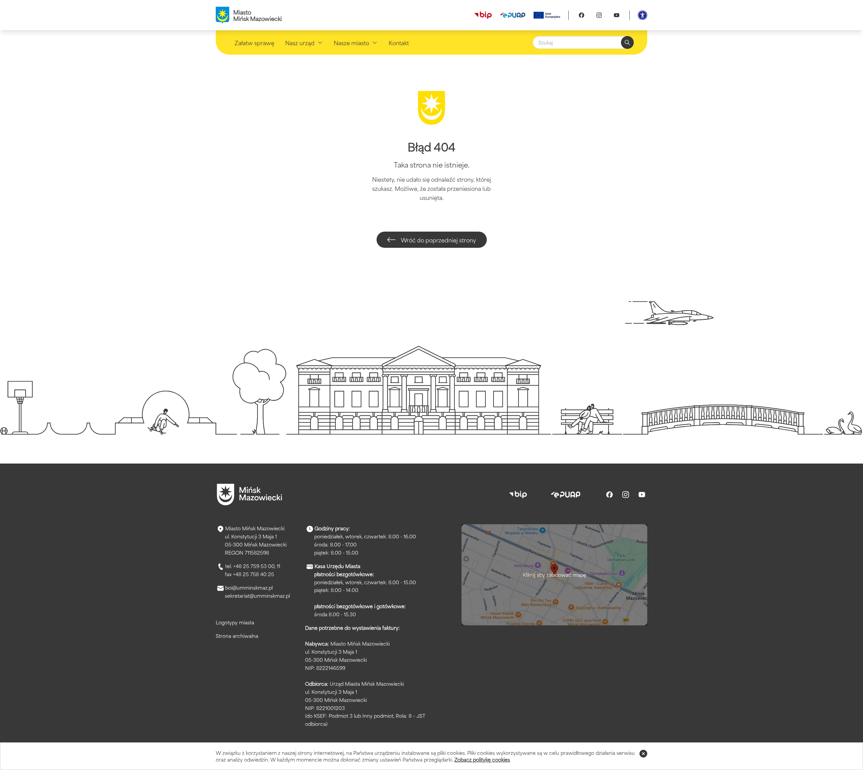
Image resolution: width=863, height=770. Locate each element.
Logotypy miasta (235, 622)
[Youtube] (616, 15)
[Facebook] (581, 15)
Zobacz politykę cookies (482, 759)
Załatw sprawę (254, 42)
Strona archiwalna (237, 636)
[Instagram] (599, 15)
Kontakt (399, 42)
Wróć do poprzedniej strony (438, 239)
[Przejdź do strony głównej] (249, 494)
